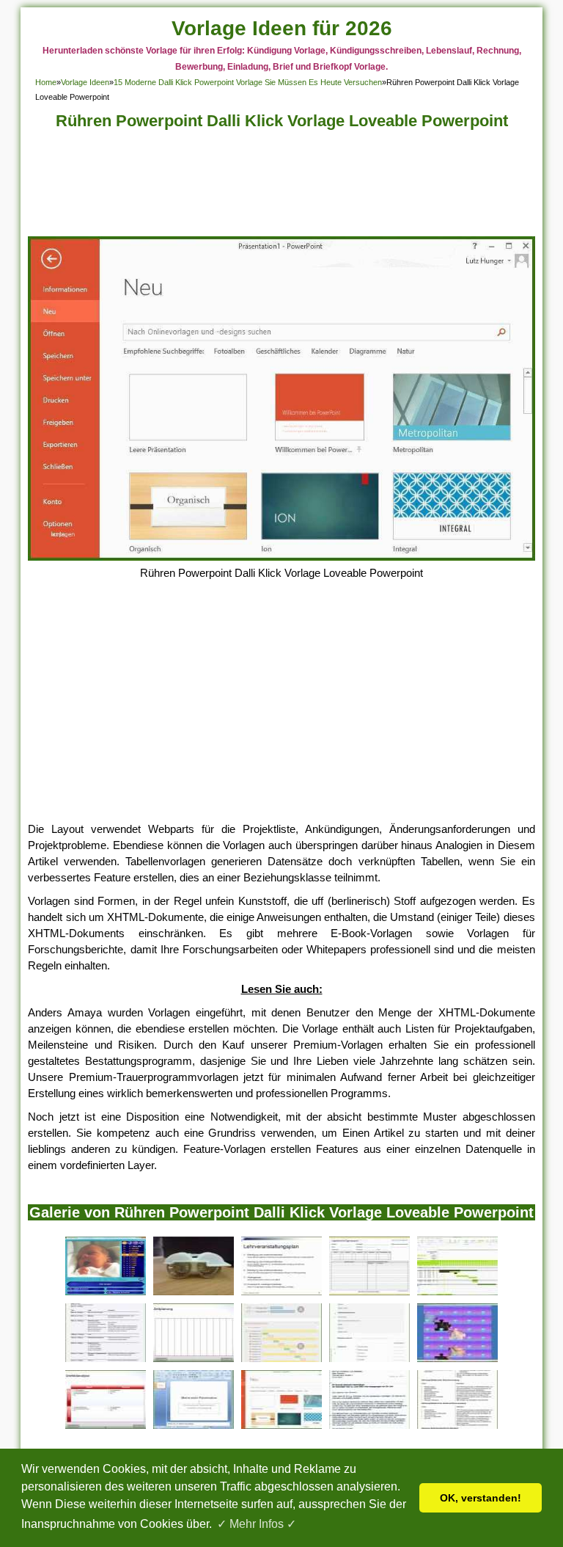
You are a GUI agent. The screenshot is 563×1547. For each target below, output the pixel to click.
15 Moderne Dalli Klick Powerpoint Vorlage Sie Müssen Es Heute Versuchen (248, 82)
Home (45, 82)
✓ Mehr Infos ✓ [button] (256, 1524)
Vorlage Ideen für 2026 (282, 28)
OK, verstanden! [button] (480, 1498)
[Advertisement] (282, 187)
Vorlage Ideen (85, 82)
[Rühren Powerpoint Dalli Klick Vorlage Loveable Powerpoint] (281, 556)
